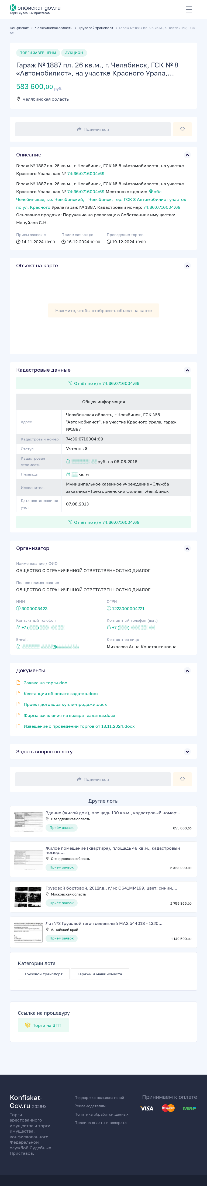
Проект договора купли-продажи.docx (65, 704)
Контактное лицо (123, 639)
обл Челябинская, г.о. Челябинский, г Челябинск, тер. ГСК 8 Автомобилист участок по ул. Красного (101, 199)
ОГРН (112, 601)
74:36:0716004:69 (86, 173)
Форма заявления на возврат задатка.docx (69, 715)
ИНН (20, 601)
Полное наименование (37, 582)
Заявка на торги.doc (45, 682)
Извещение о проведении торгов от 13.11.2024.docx (79, 726)
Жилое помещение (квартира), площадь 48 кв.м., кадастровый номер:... (113, 850)
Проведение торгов (125, 234)
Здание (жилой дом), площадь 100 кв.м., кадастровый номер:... (114, 812)
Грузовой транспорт (44, 974)
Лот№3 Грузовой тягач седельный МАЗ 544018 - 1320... (104, 923)
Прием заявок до (77, 234)
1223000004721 (128, 608)
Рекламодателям (90, 1105)
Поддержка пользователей (99, 1097)
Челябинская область (46, 99)
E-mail (21, 639)
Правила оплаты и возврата (100, 1122)
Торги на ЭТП (46, 1025)
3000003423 (34, 608)
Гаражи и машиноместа (100, 974)
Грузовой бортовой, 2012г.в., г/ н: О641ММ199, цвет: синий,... (111, 888)
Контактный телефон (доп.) (132, 620)
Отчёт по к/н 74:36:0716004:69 (107, 383)
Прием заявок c (31, 234)
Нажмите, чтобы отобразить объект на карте (103, 310)
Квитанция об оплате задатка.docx (61, 693)
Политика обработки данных (101, 1114)
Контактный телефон (36, 620)
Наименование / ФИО (36, 563)
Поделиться (96, 129)
